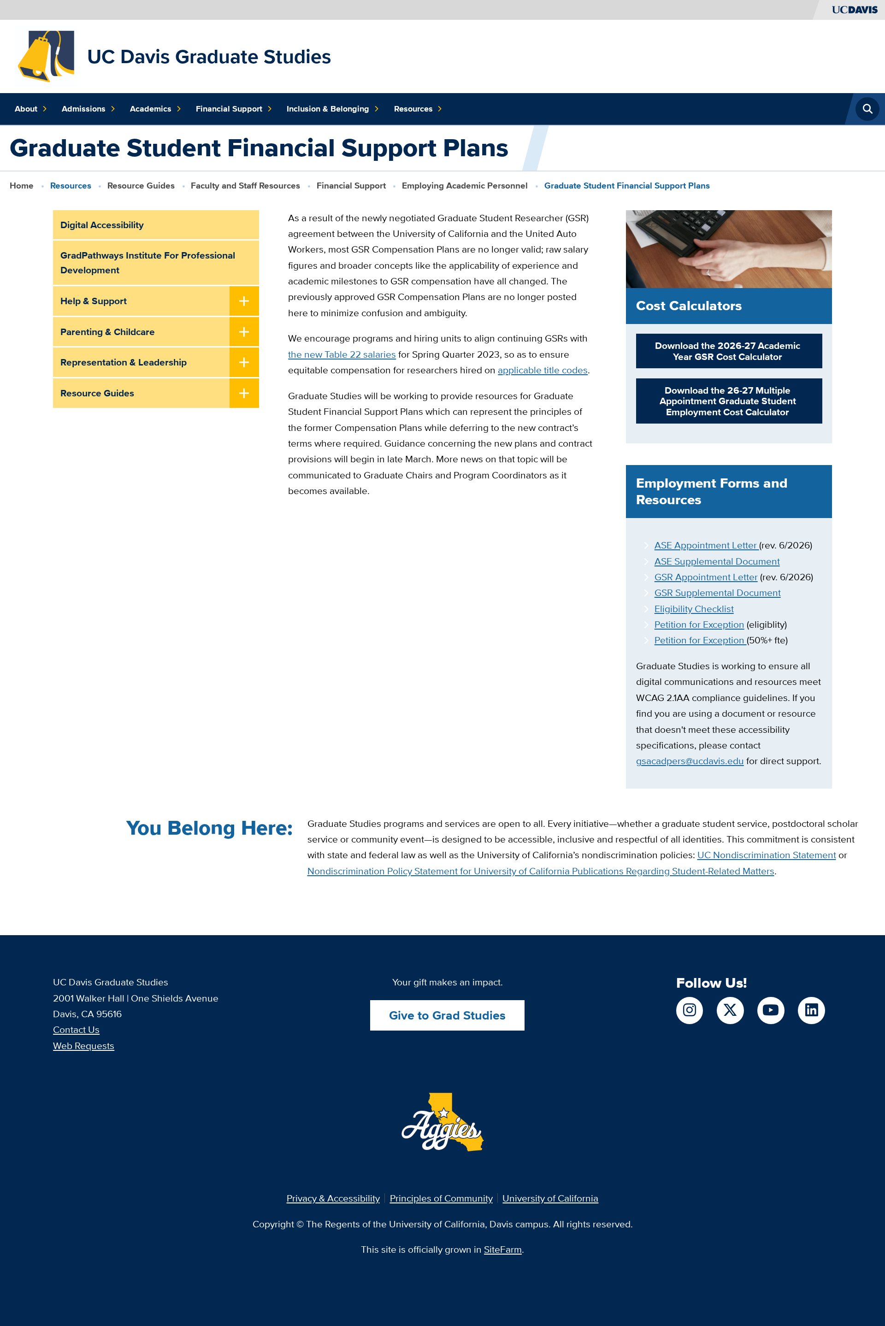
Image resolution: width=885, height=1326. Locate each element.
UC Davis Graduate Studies (209, 56)
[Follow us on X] (730, 1010)
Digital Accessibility (102, 225)
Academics (150, 109)
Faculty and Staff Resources (245, 185)
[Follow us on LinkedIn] (811, 1010)
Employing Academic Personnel (465, 185)
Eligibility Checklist (694, 608)
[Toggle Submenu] (244, 301)
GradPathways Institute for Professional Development (147, 262)
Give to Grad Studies (447, 1015)
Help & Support (93, 301)
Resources (413, 109)
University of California (550, 1198)
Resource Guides (141, 185)
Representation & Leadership (123, 362)
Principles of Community (441, 1198)
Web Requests (83, 1045)
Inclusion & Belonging (328, 109)
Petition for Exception (699, 624)
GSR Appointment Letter (706, 577)
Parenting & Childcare (107, 331)
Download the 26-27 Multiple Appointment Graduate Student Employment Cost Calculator (728, 401)
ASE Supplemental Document (717, 561)
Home (22, 185)
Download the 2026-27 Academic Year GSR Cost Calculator (727, 350)
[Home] (46, 55)
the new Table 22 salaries (342, 354)
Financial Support (229, 109)
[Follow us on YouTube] (770, 1010)
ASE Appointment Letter (707, 545)
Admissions (84, 109)
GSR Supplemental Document (718, 592)
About (26, 109)
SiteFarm (503, 1249)
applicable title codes (543, 370)
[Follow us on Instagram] (689, 1010)
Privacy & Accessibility (333, 1198)
